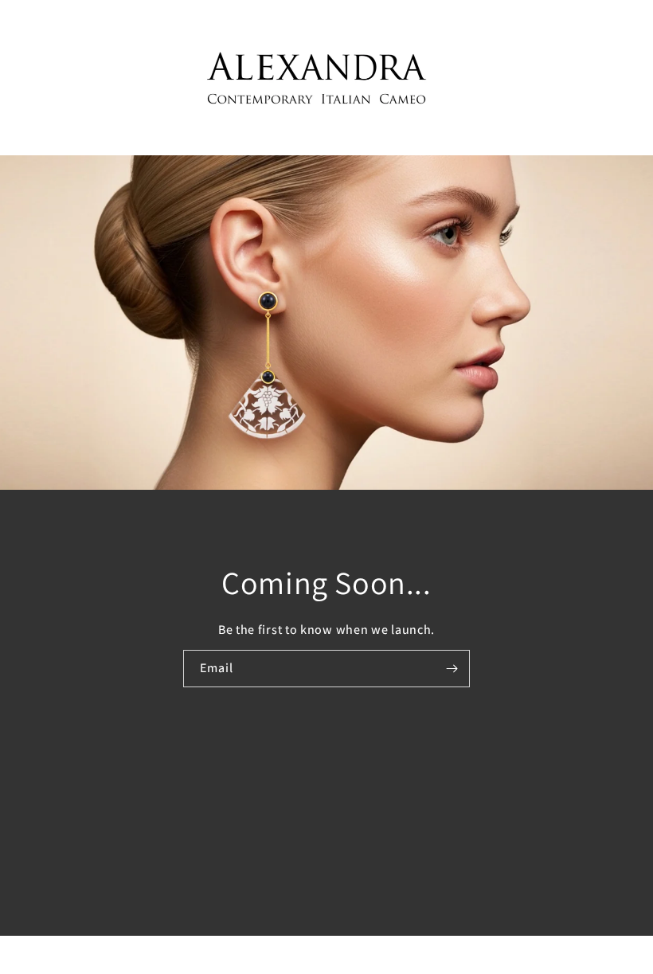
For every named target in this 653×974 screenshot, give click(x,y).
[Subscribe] (451, 667)
